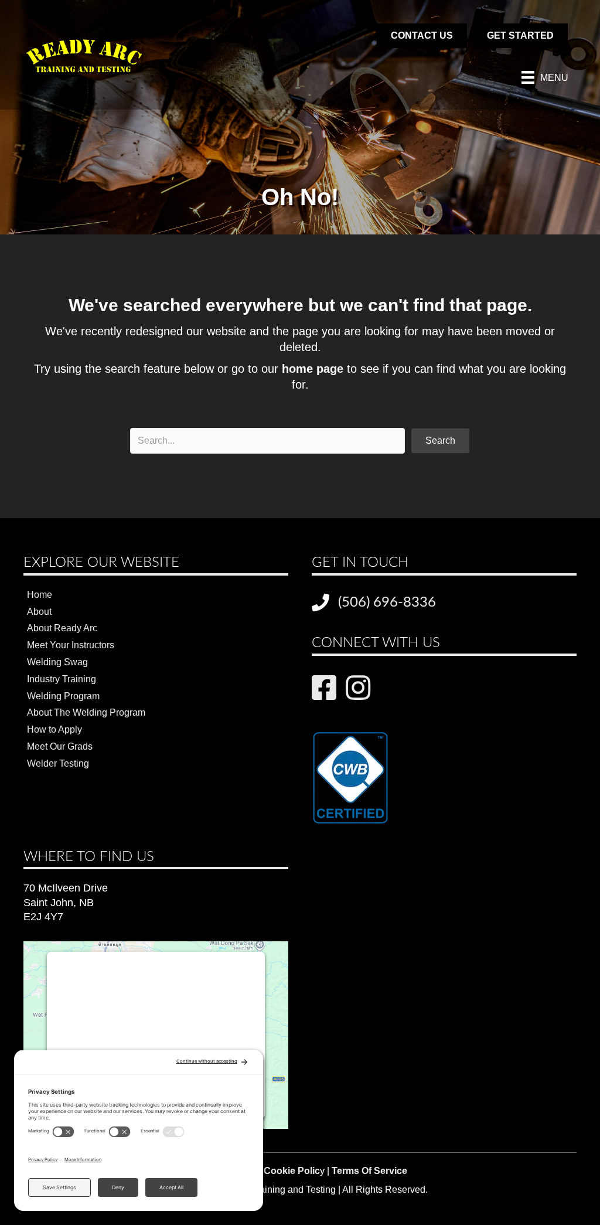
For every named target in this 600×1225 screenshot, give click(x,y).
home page (312, 368)
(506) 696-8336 (387, 603)
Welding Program (63, 696)
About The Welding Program (86, 712)
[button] (440, 441)
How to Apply (54, 729)
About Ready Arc (62, 628)
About (39, 612)
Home (39, 595)
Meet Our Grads (60, 746)
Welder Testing (58, 763)
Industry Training (61, 679)
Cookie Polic (292, 1171)
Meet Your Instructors (70, 645)
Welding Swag (57, 662)
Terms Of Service (369, 1171)
